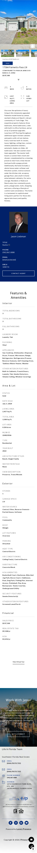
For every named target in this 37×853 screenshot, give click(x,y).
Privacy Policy (27, 840)
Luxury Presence (23, 829)
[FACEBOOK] (11, 823)
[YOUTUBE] (27, 823)
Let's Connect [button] (18, 734)
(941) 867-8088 (8, 252)
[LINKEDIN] (21, 823)
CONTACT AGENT (18, 273)
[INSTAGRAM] (16, 823)
